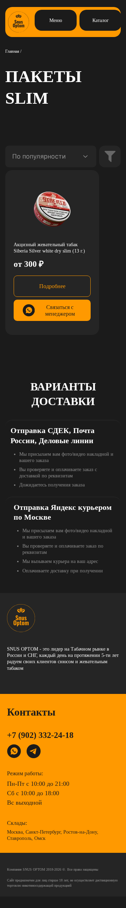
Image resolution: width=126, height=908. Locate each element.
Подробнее (52, 286)
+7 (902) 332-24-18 (40, 735)
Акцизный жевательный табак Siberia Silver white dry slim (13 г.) (49, 248)
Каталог (100, 20)
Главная (12, 51)
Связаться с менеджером (60, 310)
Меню (55, 20)
